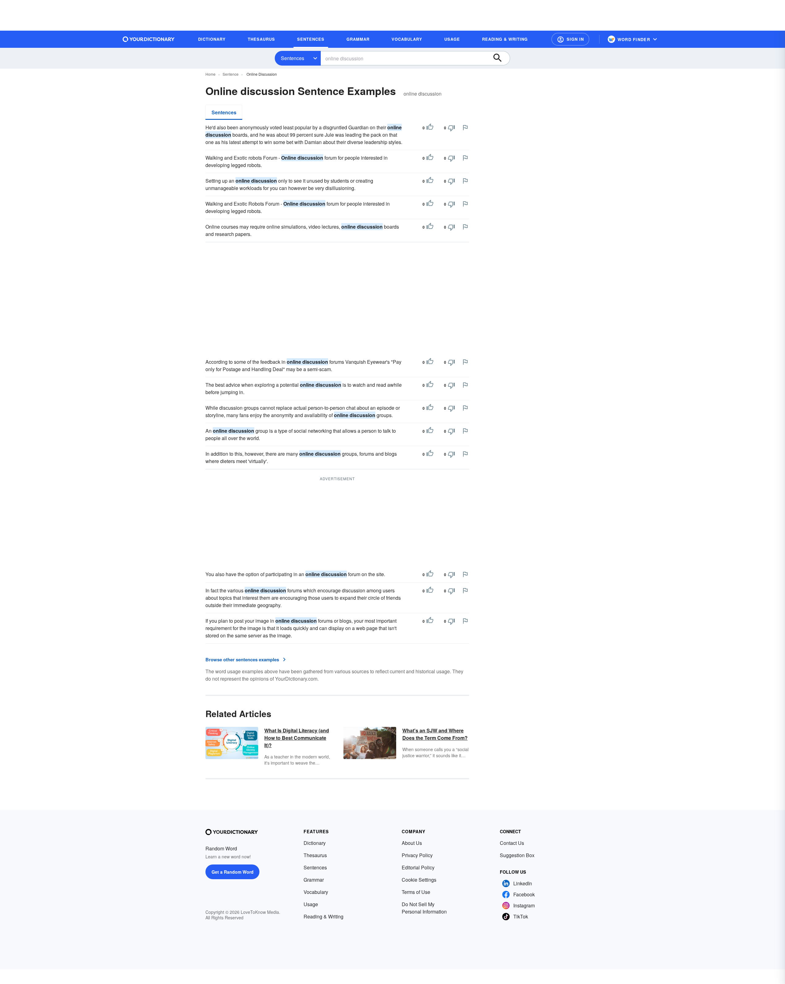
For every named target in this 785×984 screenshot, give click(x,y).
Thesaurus (315, 855)
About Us (412, 842)
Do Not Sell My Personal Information (424, 908)
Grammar (314, 879)
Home (210, 74)
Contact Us (512, 842)
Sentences (292, 58)
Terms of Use (416, 891)
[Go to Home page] (149, 39)
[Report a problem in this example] (465, 127)
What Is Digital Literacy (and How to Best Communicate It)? (296, 738)
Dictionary (315, 842)
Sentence (231, 74)
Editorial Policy (418, 867)
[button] (570, 39)
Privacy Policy (417, 855)
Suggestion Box (517, 855)
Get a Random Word (233, 872)
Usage (311, 904)
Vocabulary (316, 891)
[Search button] (500, 58)
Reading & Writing (323, 916)
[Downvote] (451, 128)
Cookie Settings (419, 879)
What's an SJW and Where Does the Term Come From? (435, 734)
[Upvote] (430, 128)
